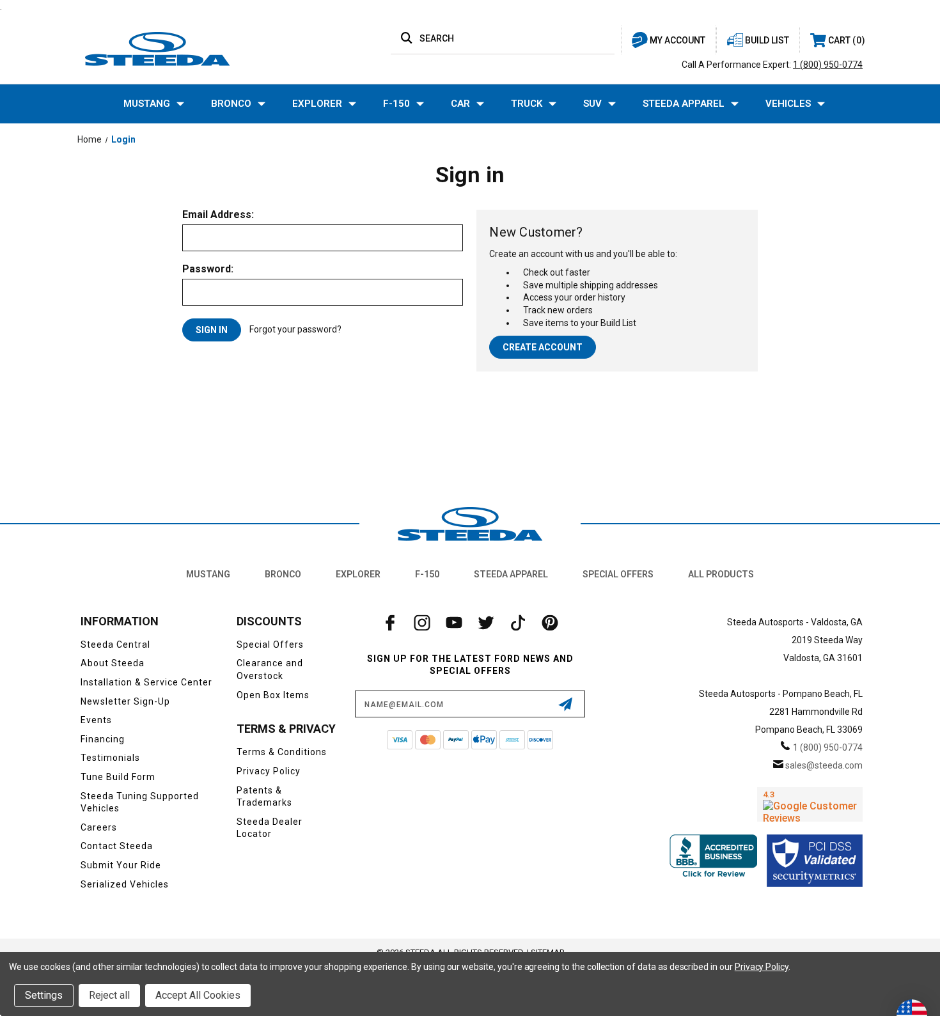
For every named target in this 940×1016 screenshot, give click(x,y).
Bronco (231, 103)
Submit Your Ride (121, 865)
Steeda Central (115, 644)
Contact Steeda (117, 846)
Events (96, 720)
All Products (721, 574)
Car (460, 103)
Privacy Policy (269, 771)
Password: (207, 269)
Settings (44, 995)
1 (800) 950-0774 (828, 64)
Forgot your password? (295, 329)
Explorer (317, 103)
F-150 (396, 103)
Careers (99, 827)
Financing (103, 739)
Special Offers (618, 574)
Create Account (543, 347)
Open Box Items (273, 695)
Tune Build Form (118, 777)
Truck (526, 103)
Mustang (146, 103)
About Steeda (113, 663)
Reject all (109, 995)
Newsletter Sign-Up (125, 701)
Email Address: (218, 215)
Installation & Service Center (146, 682)
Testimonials (110, 758)
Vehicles (788, 103)
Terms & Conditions (282, 752)
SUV (592, 103)
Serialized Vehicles (125, 884)
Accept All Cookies (197, 995)
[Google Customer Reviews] (810, 804)
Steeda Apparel (684, 103)
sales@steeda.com (824, 765)
